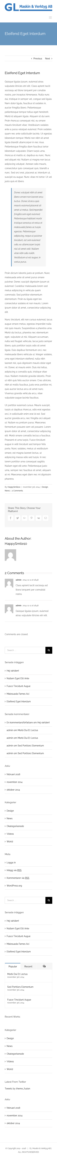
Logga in (11, 862)
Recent (28, 966)
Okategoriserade (15, 826)
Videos (10, 834)
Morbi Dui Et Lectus (28, 730)
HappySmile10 (14, 487)
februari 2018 (13, 774)
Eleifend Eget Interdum (19, 701)
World (10, 841)
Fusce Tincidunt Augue (18, 686)
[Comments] (44, 966)
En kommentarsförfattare (20, 722)
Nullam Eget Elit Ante (18, 678)
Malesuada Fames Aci (18, 694)
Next (47, 58)
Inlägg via (14, 870)
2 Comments (17, 491)
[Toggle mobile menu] (50, 17)
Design (45, 487)
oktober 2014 (13, 789)
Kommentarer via (18, 878)
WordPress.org (14, 885)
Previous (37, 58)
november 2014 (14, 782)
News (7, 491)
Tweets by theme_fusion (17, 1088)
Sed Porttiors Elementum (31, 745)
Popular (13, 966)
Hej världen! (13, 670)
